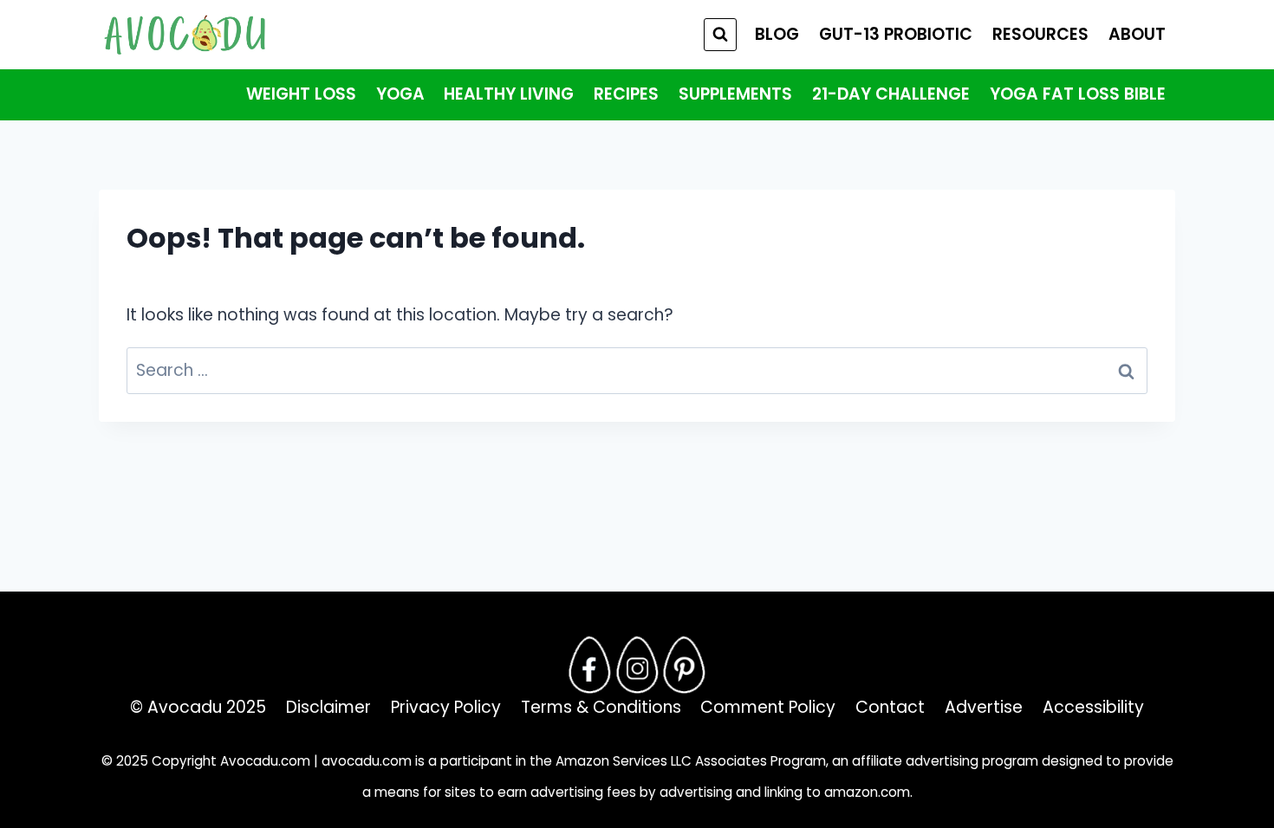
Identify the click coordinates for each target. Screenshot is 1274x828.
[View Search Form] (720, 34)
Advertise (984, 707)
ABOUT (1137, 34)
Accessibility (1093, 707)
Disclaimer (328, 707)
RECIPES (626, 94)
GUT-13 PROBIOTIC (895, 34)
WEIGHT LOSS (301, 94)
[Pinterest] (684, 664)
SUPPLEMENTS (735, 94)
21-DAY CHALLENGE (891, 94)
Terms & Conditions (601, 707)
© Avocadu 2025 (198, 707)
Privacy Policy (446, 707)
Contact (890, 707)
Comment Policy (767, 707)
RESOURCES (1040, 34)
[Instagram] (637, 664)
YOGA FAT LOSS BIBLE (1078, 94)
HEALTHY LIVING (509, 94)
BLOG (777, 34)
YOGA (400, 94)
